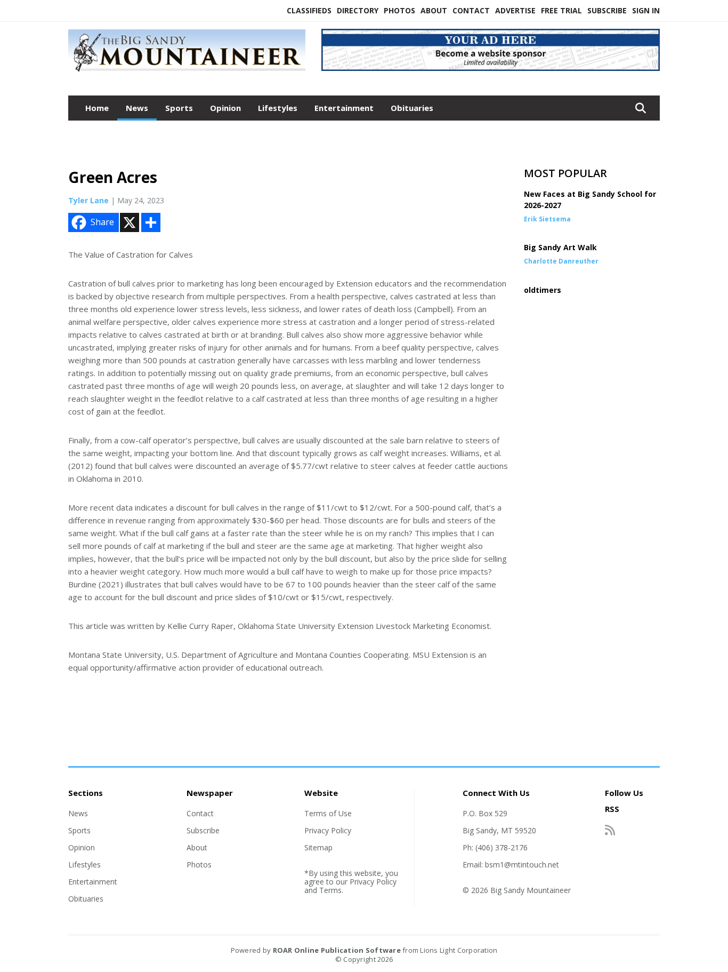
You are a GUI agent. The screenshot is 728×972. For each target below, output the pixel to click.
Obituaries (412, 107)
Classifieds (309, 10)
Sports (179, 107)
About (433, 10)
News (137, 107)
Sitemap (318, 847)
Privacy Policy (327, 830)
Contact (471, 10)
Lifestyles (277, 107)
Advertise (515, 10)
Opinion (225, 107)
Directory (357, 10)
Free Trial (561, 10)
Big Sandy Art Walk (560, 247)
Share (102, 222)
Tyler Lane (88, 200)
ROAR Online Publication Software (337, 950)
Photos (399, 10)
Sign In (646, 10)
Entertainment (344, 107)
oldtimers (542, 290)
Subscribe (607, 10)
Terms (330, 890)
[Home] (186, 72)
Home (97, 107)
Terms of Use (328, 813)
